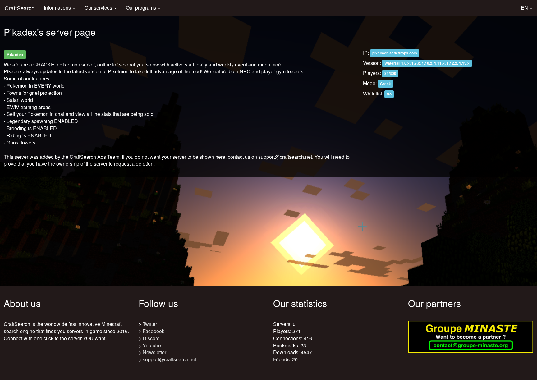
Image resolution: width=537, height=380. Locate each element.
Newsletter (154, 352)
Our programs (141, 7)
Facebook (153, 331)
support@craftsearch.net (169, 359)
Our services (99, 7)
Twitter (150, 323)
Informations (58, 7)
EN (525, 7)
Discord (151, 338)
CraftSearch (19, 8)
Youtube (152, 345)
